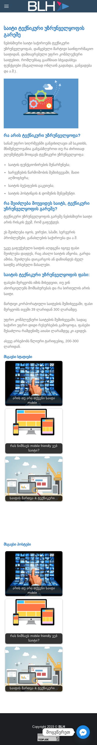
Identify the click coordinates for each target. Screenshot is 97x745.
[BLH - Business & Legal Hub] (48, 6)
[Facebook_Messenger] (83, 732)
